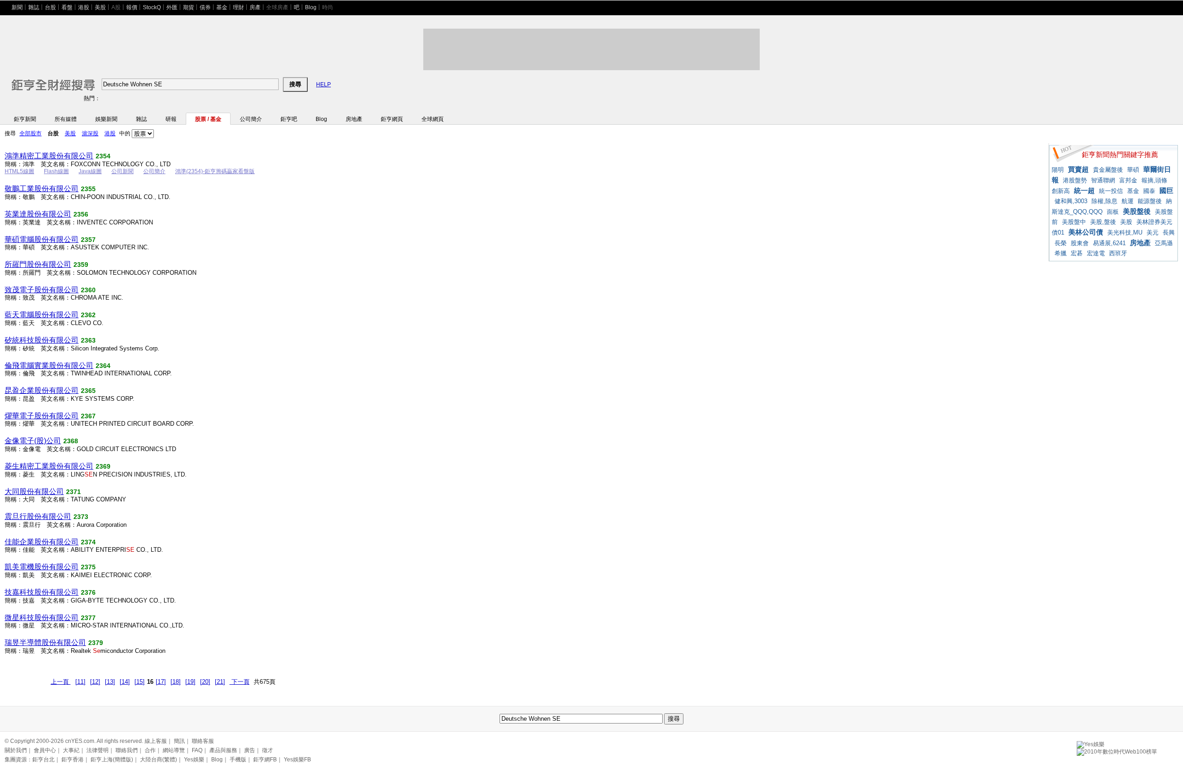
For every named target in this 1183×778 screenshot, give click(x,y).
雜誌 (33, 7)
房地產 (354, 119)
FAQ (197, 750)
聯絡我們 (127, 750)
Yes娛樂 (194, 759)
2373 (80, 516)
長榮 (1061, 243)
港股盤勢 (1075, 180)
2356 (80, 214)
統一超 (1084, 190)
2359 (80, 264)
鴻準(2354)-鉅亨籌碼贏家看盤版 (215, 171)
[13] (110, 681)
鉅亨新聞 (25, 119)
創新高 (1061, 190)
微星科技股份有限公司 (42, 617)
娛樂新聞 (106, 119)
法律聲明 (97, 750)
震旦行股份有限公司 (38, 516)
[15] (139, 681)
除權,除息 (1104, 201)
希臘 (1061, 253)
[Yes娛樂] (1090, 743)
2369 (103, 466)
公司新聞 (122, 171)
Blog (311, 7)
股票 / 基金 (208, 119)
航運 (1128, 201)
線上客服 (156, 741)
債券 (205, 7)
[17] (161, 681)
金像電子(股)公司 (33, 441)
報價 (131, 7)
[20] (205, 681)
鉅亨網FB (265, 759)
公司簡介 (251, 119)
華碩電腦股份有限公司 (42, 239)
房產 (255, 7)
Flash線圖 (56, 171)
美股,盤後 (1103, 221)
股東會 (1080, 243)
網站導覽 (174, 750)
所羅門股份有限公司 (38, 264)
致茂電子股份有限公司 (42, 290)
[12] (95, 681)
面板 (1113, 211)
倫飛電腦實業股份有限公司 (49, 365)
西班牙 (1118, 253)
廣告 (249, 750)
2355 (88, 189)
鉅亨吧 (289, 119)
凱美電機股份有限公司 (42, 567)
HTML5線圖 (19, 171)
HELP (323, 84)
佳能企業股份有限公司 (42, 542)
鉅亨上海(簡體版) (112, 759)
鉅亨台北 (43, 759)
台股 (50, 7)
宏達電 (1096, 253)
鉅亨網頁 (392, 119)
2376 (88, 592)
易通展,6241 (1109, 243)
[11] (80, 681)
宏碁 (1077, 253)
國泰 (1149, 190)
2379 (95, 642)
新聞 (17, 7)
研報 (171, 119)
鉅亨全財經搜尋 (41, 80)
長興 (1169, 232)
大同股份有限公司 (34, 491)
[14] (125, 681)
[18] (176, 681)
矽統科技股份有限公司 (42, 340)
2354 (103, 156)
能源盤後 (1150, 201)
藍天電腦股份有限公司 (42, 315)
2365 (88, 390)
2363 (88, 340)
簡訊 (179, 741)
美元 (1152, 232)
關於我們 (16, 750)
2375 (88, 567)
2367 (88, 416)
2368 (70, 441)
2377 (88, 617)
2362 (88, 315)
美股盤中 (1074, 221)
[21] (220, 681)
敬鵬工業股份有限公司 (42, 189)
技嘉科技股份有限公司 (42, 592)
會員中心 (45, 750)
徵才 (267, 750)
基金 (221, 7)
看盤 (67, 7)
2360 (88, 290)
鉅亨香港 (72, 759)
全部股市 (30, 133)
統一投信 (1111, 190)
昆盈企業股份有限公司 (42, 390)
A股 (116, 7)
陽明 (1058, 169)
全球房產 (277, 7)
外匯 (171, 7)
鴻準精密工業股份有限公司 (49, 156)
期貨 (188, 7)
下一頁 (240, 681)
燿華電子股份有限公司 (42, 416)
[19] (190, 681)
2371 (73, 491)
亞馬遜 (1164, 243)
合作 (150, 750)
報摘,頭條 (1154, 180)
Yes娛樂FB (297, 759)
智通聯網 (1103, 180)
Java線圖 (90, 171)
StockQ (152, 7)
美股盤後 (1137, 211)
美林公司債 (1085, 232)
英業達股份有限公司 (38, 214)
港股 (83, 7)
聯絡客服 (203, 741)
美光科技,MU (1124, 232)
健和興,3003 (1071, 201)
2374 (88, 542)
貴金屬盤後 (1108, 169)
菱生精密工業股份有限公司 (49, 466)
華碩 (1133, 169)
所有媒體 (66, 119)
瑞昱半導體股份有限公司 (45, 642)
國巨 (1166, 190)
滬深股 (90, 133)
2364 (103, 365)
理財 (238, 7)
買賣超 (1078, 169)
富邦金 (1128, 180)
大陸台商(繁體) (158, 759)
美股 (100, 7)
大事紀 (71, 750)
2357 (88, 239)
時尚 (327, 7)
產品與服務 (223, 750)
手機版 (238, 759)
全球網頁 (432, 119)
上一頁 (61, 681)
